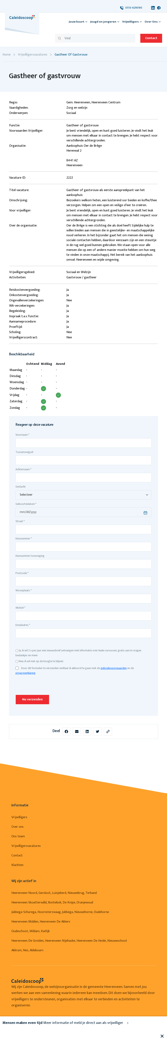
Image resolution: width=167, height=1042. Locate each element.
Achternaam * (23, 469)
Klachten (17, 865)
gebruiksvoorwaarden (114, 668)
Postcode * (22, 573)
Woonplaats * (23, 590)
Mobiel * (20, 607)
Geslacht (20, 486)
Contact (151, 38)
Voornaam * (22, 434)
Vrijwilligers (19, 817)
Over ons (17, 827)
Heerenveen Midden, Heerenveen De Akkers (40, 921)
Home (6, 54)
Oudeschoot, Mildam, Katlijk (30, 931)
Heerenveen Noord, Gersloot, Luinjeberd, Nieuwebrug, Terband (54, 893)
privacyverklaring (25, 673)
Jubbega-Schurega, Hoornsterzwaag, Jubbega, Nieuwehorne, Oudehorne (60, 912)
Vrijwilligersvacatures (32, 54)
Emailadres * (22, 625)
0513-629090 (132, 7)
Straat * (20, 521)
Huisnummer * (23, 538)
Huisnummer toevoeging (29, 555)
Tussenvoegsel (24, 452)
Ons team (18, 836)
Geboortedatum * (25, 504)
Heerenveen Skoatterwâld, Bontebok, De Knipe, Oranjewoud (52, 902)
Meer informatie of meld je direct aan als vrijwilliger (63, 1023)
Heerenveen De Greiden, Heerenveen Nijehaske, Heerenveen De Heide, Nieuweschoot (69, 941)
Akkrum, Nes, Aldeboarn (27, 950)
